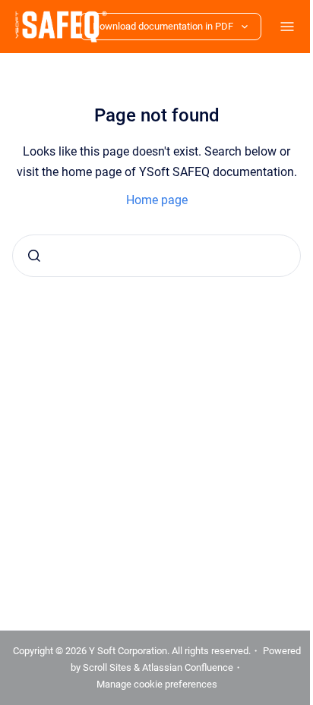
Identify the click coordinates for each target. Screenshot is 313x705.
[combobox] (151, 276)
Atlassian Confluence (202, 667)
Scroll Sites (121, 667)
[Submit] (34, 276)
